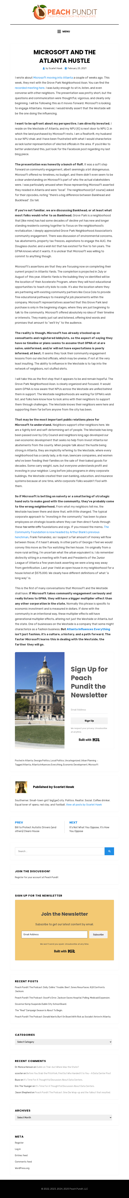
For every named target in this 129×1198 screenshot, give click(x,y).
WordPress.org (22, 1168)
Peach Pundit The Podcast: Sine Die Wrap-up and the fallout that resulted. (73, 1092)
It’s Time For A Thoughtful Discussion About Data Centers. (53, 1080)
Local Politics (57, 760)
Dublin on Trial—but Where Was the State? (57, 1067)
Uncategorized (72, 760)
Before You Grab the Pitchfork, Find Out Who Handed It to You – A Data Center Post (68, 1073)
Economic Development (75, 764)
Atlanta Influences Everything (88, 629)
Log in (18, 1149)
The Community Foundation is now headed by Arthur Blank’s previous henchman (62, 532)
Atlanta (29, 760)
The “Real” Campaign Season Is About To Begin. (39, 1010)
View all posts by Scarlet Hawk (84, 804)
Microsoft (93, 764)
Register (19, 1143)
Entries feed (21, 1155)
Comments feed (23, 1161)
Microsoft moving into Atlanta (53, 77)
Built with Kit (89, 740)
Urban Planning (88, 760)
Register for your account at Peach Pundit (36, 877)
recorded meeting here (30, 88)
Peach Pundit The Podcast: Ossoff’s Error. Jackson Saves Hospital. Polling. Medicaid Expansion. (62, 997)
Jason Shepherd (23, 1092)
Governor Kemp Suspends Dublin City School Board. (41, 1004)
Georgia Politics (42, 760)
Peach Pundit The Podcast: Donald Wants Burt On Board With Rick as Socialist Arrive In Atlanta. (63, 1016)
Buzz (17, 1080)
